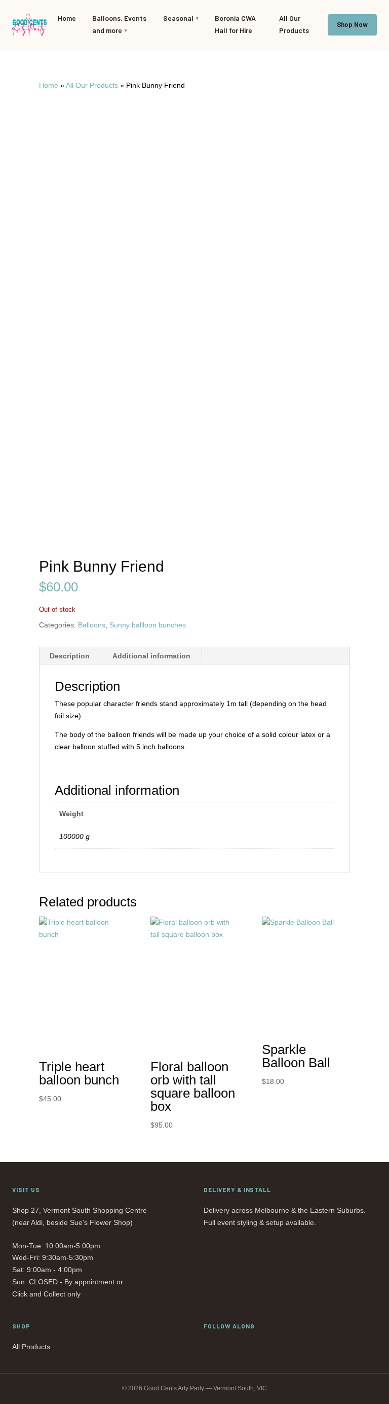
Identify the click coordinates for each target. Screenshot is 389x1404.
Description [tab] (70, 656)
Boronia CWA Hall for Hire (235, 24)
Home (67, 18)
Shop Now (352, 24)
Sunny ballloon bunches (147, 625)
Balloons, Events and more (119, 24)
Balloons (91, 625)
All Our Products (294, 24)
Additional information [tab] (151, 656)
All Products (31, 1347)
